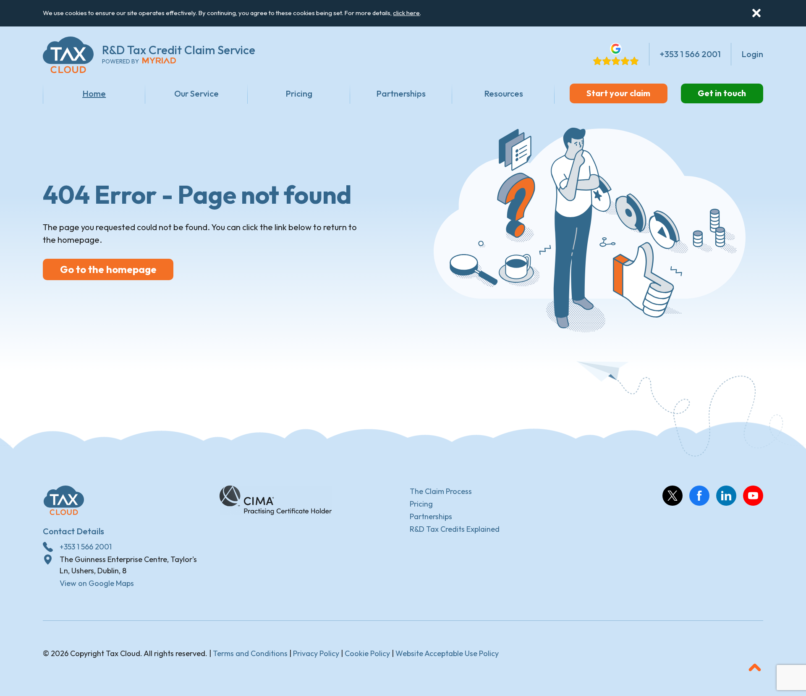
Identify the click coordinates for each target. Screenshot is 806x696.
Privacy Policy (316, 653)
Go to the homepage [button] (108, 269)
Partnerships (401, 93)
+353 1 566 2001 (86, 547)
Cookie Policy (367, 653)
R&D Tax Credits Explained (455, 529)
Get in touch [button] (722, 93)
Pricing (298, 93)
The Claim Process (441, 491)
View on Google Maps (97, 583)
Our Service (196, 93)
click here (406, 13)
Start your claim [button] (618, 93)
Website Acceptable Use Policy (447, 653)
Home (94, 93)
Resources (503, 93)
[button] (756, 13)
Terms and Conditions (250, 653)
